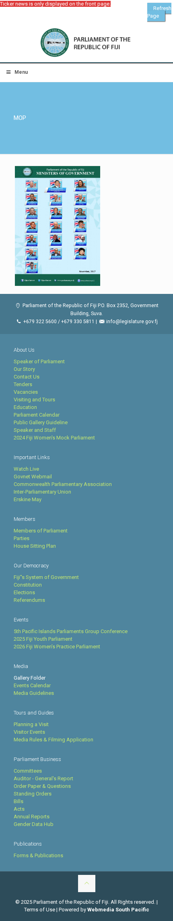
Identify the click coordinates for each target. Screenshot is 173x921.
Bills (18, 801)
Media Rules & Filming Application (53, 740)
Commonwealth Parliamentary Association (63, 484)
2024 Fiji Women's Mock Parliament (54, 438)
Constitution (28, 585)
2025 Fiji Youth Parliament (43, 639)
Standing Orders (32, 794)
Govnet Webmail (33, 477)
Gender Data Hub (34, 824)
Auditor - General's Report (43, 778)
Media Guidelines (34, 693)
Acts (19, 809)
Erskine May (27, 499)
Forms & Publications (38, 855)
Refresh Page (159, 12)
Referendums (29, 600)
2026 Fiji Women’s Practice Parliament (57, 647)
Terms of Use (39, 910)
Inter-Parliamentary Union (42, 492)
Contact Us (26, 377)
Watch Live (26, 469)
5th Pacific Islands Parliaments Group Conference (71, 631)
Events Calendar (32, 685)
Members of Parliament (41, 531)
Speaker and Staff (35, 430)
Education (25, 407)
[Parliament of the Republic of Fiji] (86, 43)
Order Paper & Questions (42, 786)
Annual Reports (31, 817)
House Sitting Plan (35, 546)
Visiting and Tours (34, 400)
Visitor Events (29, 732)
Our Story (24, 369)
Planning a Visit (31, 724)
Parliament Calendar (37, 415)
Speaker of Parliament (39, 361)
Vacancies (26, 392)
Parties (21, 538)
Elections (24, 592)
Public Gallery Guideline (41, 422)
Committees (28, 771)
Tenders (23, 384)
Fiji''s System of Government (46, 577)
